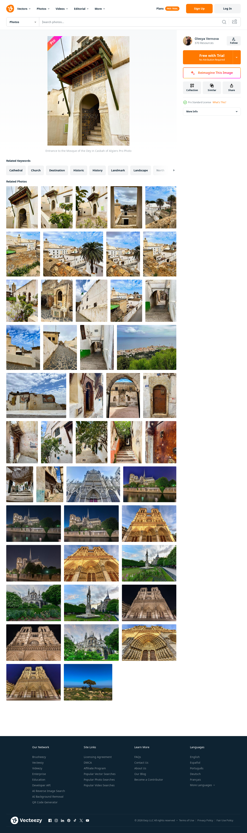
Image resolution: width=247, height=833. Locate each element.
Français (195, 779)
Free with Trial (212, 57)
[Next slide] (170, 170)
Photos (41, 9)
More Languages (201, 785)
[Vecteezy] (10, 9)
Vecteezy (38, 762)
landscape (141, 170)
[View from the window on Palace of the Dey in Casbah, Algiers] (126, 207)
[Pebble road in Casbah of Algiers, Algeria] (60, 347)
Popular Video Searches (99, 785)
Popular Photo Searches (99, 779)
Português (196, 768)
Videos (60, 9)
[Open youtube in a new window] (87, 820)
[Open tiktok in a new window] (75, 820)
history (98, 170)
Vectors (22, 9)
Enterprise (39, 774)
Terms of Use (186, 820)
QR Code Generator (45, 802)
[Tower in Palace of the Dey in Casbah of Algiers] (22, 301)
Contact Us (141, 762)
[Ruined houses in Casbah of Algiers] (36, 395)
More (98, 9)
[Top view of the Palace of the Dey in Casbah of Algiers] (160, 207)
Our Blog (140, 774)
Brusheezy (39, 757)
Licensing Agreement (98, 757)
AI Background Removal (47, 796)
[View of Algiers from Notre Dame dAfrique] (146, 347)
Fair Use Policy (225, 820)
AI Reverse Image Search (48, 791)
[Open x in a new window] (81, 820)
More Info (192, 111)
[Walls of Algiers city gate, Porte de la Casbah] (91, 301)
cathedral (15, 170)
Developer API (41, 785)
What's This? (219, 102)
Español (195, 762)
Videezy (37, 768)
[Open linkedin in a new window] (62, 820)
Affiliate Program (95, 768)
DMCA (88, 762)
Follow (234, 43)
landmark (118, 170)
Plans (160, 8)
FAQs (137, 757)
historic (78, 170)
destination (57, 170)
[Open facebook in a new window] (50, 820)
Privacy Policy (205, 820)
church (36, 170)
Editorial (79, 9)
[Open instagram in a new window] (56, 820)
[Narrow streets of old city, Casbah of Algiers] (160, 301)
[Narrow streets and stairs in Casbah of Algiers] (57, 442)
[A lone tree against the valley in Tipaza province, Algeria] (88, 682)
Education (38, 779)
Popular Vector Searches (100, 774)
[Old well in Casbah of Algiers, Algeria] (57, 301)
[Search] (224, 22)
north (160, 170)
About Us (140, 768)
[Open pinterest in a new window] (68, 820)
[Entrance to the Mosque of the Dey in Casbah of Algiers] (22, 207)
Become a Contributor (148, 779)
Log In (227, 8)
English (195, 757)
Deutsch (195, 774)
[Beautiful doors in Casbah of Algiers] (86, 395)
